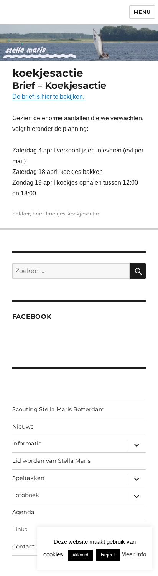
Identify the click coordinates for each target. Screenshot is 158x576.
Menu (141, 12)
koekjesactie (83, 213)
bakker (21, 213)
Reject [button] (108, 555)
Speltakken (28, 478)
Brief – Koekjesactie (59, 85)
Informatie (27, 443)
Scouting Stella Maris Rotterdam (58, 409)
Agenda (23, 512)
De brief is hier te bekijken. (48, 96)
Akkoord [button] (80, 555)
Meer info (133, 554)
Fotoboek (25, 495)
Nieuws (22, 426)
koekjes (55, 213)
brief (38, 213)
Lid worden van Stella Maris (51, 460)
